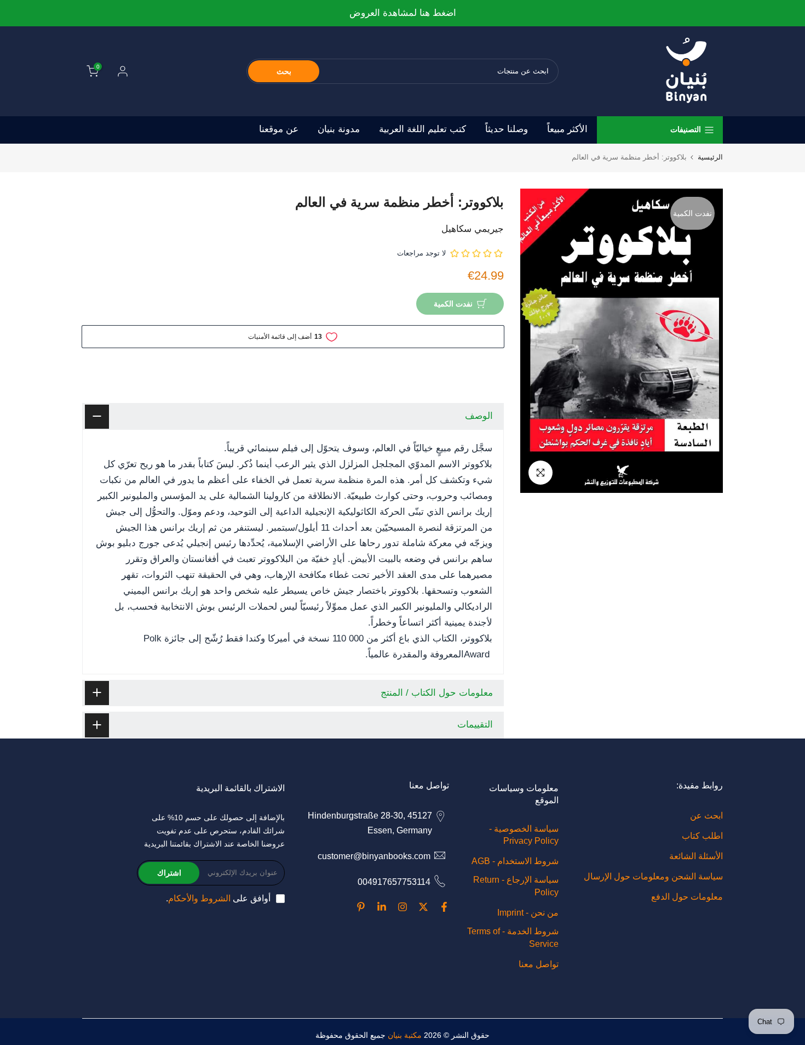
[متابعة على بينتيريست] (361, 906)
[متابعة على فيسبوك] (444, 906)
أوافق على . (218, 898)
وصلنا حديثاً (506, 129)
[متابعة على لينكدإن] (382, 906)
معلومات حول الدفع (687, 896)
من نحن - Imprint (528, 912)
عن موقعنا (278, 129)
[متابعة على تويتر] (423, 906)
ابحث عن (706, 815)
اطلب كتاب (702, 835)
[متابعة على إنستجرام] (402, 906)
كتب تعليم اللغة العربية (422, 129)
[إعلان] (402, 13)
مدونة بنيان (339, 129)
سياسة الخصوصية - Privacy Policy (524, 834)
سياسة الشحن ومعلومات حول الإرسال (653, 876)
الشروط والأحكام (199, 898)
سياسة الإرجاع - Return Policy (516, 885)
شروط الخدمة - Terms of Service (513, 937)
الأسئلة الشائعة (696, 856)
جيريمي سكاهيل (472, 229)
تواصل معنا (539, 964)
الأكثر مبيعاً (567, 129)
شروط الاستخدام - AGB (515, 861)
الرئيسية (710, 157)
